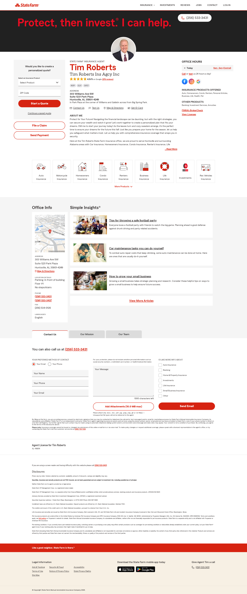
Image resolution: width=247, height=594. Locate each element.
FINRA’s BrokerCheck (192, 110)
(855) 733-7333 (80, 429)
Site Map (36, 575)
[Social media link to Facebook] (185, 81)
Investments (167, 5)
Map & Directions (45, 271)
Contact (212, 5)
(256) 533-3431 (43, 296)
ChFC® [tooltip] (86, 85)
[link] (27, 5)
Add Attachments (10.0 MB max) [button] (123, 406)
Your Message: (102, 369)
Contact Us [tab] (50, 334)
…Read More (171, 149)
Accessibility (79, 567)
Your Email (41, 364)
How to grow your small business (130, 276)
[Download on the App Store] (126, 569)
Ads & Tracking (38, 567)
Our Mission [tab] (87, 334)
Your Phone (57, 364)
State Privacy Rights (82, 571)
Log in (226, 5)
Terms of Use (37, 571)
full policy (42, 518)
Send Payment (39, 135)
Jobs (199, 5)
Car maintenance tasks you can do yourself (136, 248)
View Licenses (189, 114)
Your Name (39, 373)
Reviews (185, 5)
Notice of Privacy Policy (59, 571)
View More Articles (141, 300)
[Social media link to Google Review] (198, 81)
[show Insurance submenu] (154, 5)
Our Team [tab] (123, 334)
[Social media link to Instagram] (191, 81)
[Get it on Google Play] (145, 569)
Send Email (187, 406)
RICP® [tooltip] (73, 85)
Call (184, 74)
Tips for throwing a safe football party (133, 220)
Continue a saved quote (39, 113)
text (191, 74)
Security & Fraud (56, 567)
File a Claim (39, 125)
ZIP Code (24, 93)
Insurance (146, 5)
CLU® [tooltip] (79, 85)
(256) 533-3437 (43, 300)
